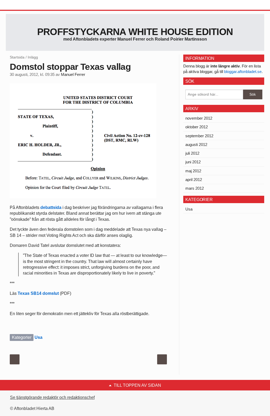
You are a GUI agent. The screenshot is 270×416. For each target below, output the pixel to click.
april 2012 (193, 179)
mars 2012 (194, 188)
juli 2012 (192, 153)
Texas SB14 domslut (38, 293)
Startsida (17, 57)
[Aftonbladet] (25, 5)
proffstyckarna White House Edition (135, 31)
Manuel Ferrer (73, 74)
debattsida (50, 207)
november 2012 (198, 118)
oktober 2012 (196, 127)
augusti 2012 (196, 144)
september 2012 (199, 136)
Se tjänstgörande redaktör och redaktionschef (52, 397)
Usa (38, 337)
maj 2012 (193, 171)
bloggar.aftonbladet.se (243, 71)
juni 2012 (193, 162)
